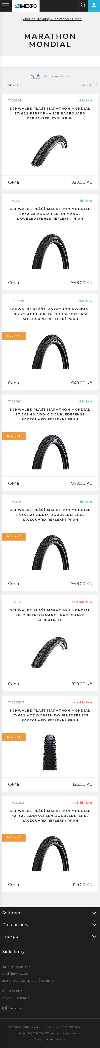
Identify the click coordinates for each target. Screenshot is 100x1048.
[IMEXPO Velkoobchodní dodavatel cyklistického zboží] (26, 6)
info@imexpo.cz (72, 1033)
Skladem (15, 85)
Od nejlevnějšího (56, 76)
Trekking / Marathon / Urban (59, 19)
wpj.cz (60, 1039)
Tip (33, 76)
